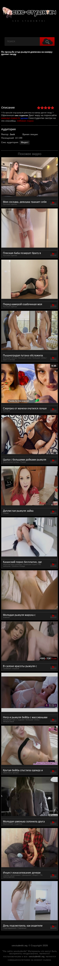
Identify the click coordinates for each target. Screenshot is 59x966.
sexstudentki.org (19, 945)
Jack (12, 134)
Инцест (24, 142)
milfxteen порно (25, 120)
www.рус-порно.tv (10, 118)
